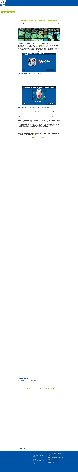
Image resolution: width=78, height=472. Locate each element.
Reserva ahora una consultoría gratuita (7, 12)
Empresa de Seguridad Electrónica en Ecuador (53, 453)
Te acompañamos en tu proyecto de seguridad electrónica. (17, 10)
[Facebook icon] (53, 470)
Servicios (49, 455)
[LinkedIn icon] (55, 470)
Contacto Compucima (51, 459)
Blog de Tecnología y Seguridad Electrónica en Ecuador (53, 457)
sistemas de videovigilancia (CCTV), (44, 45)
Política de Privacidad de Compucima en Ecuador (51, 462)
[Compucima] (3, 3)
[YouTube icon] (54, 470)
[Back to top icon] (59, 470)
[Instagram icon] (57, 470)
